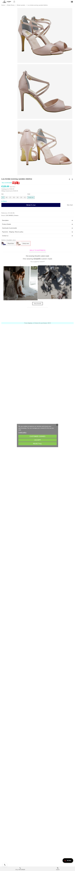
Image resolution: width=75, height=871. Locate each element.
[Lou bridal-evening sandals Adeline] (44, 35)
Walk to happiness (37, 250)
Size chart (70, 205)
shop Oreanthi (37, 303)
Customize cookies (37, 436)
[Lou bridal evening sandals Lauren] (72, 179)
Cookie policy (22, 432)
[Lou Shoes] (6, 2)
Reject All (37, 443)
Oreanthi (37, 259)
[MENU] (72, 1)
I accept (37, 440)
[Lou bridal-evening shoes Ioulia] (69, 179)
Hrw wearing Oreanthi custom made (37, 256)
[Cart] (14, 1)
